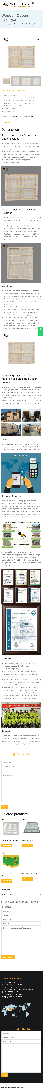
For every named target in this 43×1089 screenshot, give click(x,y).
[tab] (8, 123)
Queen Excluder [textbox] (20, 894)
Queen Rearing (27, 116)
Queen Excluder (14, 24)
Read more (7, 845)
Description (8, 123)
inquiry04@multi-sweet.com (13, 997)
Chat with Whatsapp (18, 1088)
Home (4, 24)
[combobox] (22, 894)
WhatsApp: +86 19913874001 (13, 994)
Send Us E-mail (5, 1088)
